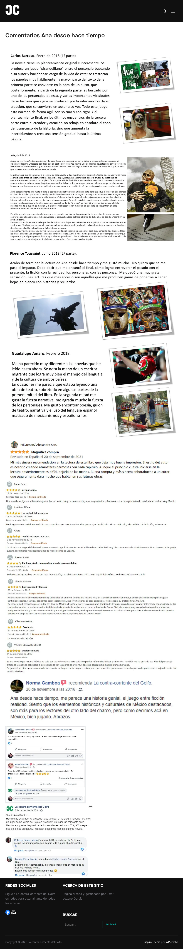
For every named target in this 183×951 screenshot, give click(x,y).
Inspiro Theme (152, 941)
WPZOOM (172, 941)
